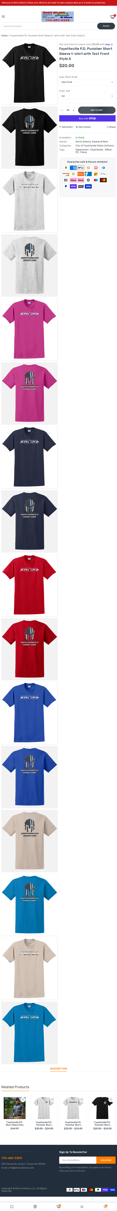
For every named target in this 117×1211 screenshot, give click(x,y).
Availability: (65, 137)
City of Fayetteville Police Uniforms (95, 145)
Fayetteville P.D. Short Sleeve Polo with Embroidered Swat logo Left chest (14, 1123)
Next (108, 1114)
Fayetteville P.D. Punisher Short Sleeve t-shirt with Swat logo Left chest (44, 1123)
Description (58, 1068)
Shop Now (110, 3)
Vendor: (63, 141)
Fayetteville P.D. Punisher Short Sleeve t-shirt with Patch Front (102, 1123)
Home (4, 35)
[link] (23, 1099)
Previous (8, 1114)
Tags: (62, 149)
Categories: (65, 145)
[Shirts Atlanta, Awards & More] (58, 17)
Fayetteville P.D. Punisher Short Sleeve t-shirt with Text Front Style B (73, 1123)
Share (112, 127)
